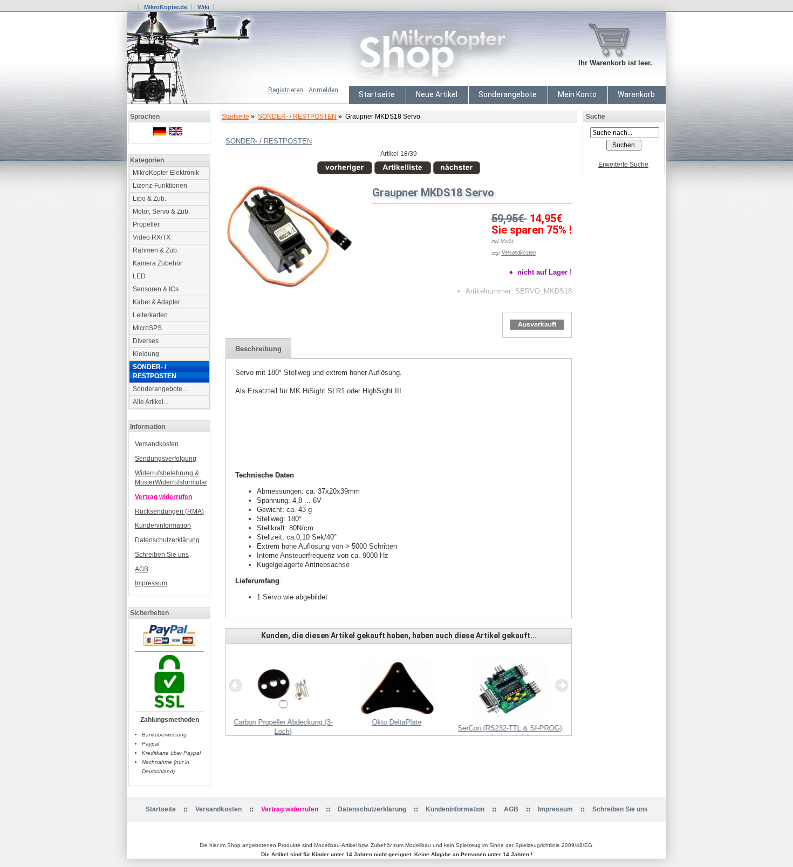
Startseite (377, 94)
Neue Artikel (436, 94)
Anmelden (323, 90)
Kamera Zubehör (157, 263)
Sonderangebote (507, 94)
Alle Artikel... (150, 402)
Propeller (146, 224)
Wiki (203, 7)
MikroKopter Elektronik (166, 172)
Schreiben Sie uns (162, 554)
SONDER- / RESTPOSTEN (297, 116)
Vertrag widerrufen (163, 497)
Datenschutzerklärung (167, 540)
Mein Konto (577, 94)
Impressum (151, 583)
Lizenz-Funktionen (160, 185)
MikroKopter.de (165, 7)
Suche (595, 116)
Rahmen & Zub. (156, 250)
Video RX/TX (151, 237)
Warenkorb (636, 94)
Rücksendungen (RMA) (169, 511)
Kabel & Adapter (156, 302)
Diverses (146, 341)
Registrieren (285, 90)
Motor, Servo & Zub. (161, 211)
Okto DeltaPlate (396, 722)
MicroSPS (147, 328)
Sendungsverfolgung (165, 458)
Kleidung (146, 354)
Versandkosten (157, 444)
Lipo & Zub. (149, 198)
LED (139, 276)
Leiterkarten (150, 315)
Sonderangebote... (160, 389)
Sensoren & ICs (156, 289)
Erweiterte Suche (623, 164)
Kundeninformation (163, 525)
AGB (141, 569)
